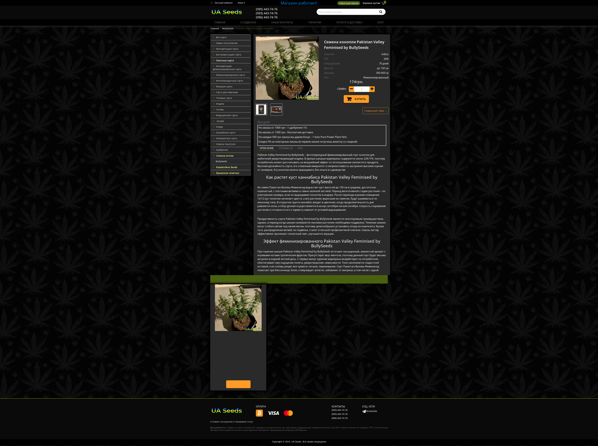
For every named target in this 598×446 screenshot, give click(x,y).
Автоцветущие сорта (227, 48)
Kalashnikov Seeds (226, 167)
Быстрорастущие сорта (228, 54)
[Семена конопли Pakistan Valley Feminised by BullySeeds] (287, 68)
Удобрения (222, 149)
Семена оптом (224, 155)
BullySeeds (228, 28)
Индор (219, 126)
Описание (267, 148)
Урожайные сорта (225, 132)
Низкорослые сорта (226, 138)
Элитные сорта (225, 60)
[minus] (351, 89)
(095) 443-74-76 (267, 9)
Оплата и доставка (349, 22)
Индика (220, 103)
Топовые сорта (224, 97)
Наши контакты (282, 22)
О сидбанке (248, 22)
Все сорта (221, 37)
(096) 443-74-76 (267, 17)
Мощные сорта (224, 86)
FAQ (300, 148)
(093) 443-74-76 (267, 13)
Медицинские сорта (227, 115)
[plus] (372, 89)
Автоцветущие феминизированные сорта (227, 68)
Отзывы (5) (286, 148)
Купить (360, 99)
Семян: (341, 88)
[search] (381, 12)
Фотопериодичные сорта (229, 80)
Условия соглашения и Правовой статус (231, 421)
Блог (380, 22)
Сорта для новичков (227, 92)
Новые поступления (226, 43)
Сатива (220, 109)
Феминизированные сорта (230, 74)
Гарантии (314, 22)
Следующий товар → (375, 110)
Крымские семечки (227, 172)
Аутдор (220, 121)
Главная (219, 22)
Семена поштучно (225, 144)
